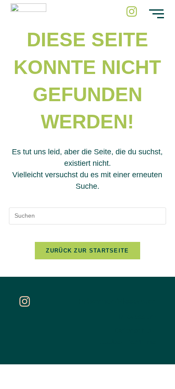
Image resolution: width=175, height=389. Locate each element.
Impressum (137, 317)
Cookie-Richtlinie (127, 342)
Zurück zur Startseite (87, 250)
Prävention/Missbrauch (117, 301)
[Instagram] (132, 11)
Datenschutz (135, 331)
